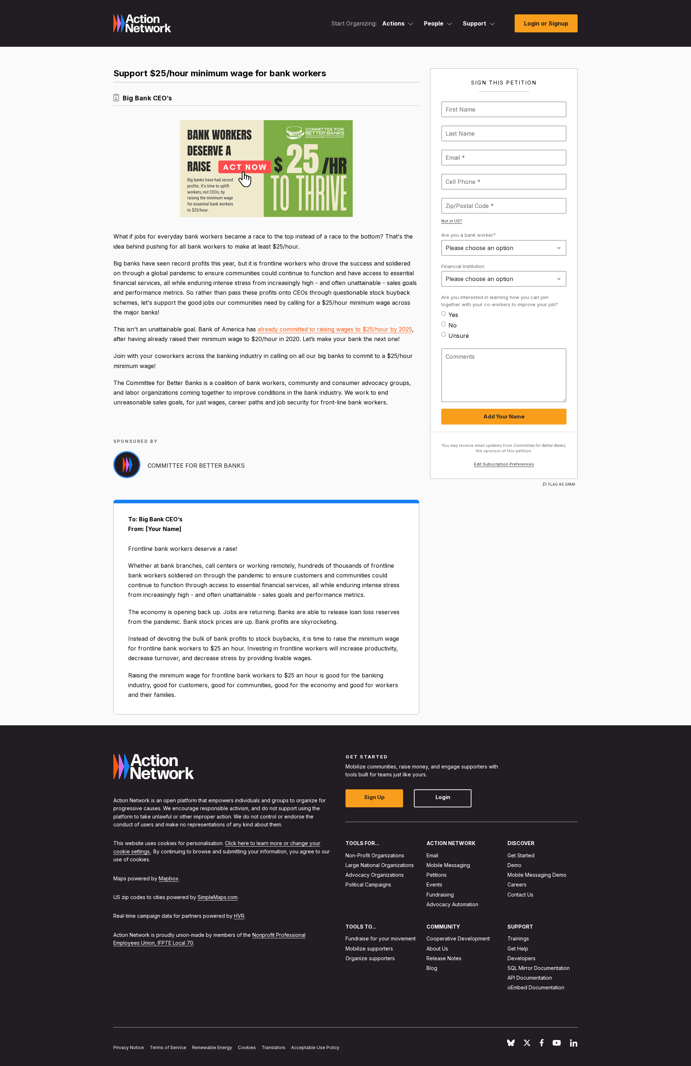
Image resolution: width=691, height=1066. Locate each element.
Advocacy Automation (452, 904)
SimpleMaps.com (218, 897)
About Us (437, 948)
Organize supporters (370, 958)
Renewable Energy (212, 1047)
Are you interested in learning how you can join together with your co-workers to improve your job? (499, 300)
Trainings (518, 939)
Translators (273, 1047)
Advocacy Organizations (375, 875)
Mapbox (169, 878)
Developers (521, 958)
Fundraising (440, 895)
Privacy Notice (128, 1047)
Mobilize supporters (369, 948)
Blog (431, 968)
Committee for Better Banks (196, 465)
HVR (239, 916)
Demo (514, 865)
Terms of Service (168, 1047)
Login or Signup (546, 23)
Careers (517, 885)
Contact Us (520, 895)
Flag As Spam (561, 484)
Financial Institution (462, 266)
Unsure (458, 335)
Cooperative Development (458, 939)
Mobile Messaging (448, 865)
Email (432, 855)
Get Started (520, 855)
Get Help (517, 948)
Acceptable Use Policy (315, 1047)
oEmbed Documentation (535, 988)
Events (434, 885)
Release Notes (443, 958)
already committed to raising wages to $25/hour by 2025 (335, 329)
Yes (453, 314)
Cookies (247, 1047)
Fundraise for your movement (381, 939)
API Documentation (529, 978)
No (452, 325)
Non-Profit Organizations (375, 855)
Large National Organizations (380, 865)
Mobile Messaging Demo (536, 875)
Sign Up (374, 797)
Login (442, 797)
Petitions (436, 875)
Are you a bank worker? (468, 235)
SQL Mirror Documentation (538, 968)
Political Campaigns (368, 885)
